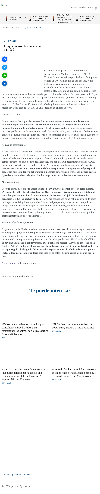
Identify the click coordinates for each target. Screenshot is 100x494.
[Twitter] (5, 67)
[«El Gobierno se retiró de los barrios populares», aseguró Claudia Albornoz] (75, 309)
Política (14, 28)
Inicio (5, 28)
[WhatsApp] (5, 75)
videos (27, 474)
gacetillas (16, 474)
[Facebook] (5, 59)
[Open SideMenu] (96, 7)
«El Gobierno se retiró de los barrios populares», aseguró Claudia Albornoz (73, 326)
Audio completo (10, 262)
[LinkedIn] (5, 83)
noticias (5, 474)
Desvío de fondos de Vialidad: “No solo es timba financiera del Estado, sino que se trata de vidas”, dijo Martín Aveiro (74, 373)
